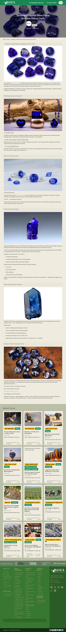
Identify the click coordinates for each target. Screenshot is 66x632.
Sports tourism (30, 577)
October (40, 589)
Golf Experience (18, 617)
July (39, 584)
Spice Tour (17, 583)
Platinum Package (42, 600)
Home (4, 39)
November (40, 591)
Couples (28, 615)
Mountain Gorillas (19, 601)
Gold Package (41, 602)
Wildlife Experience (19, 572)
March (39, 576)
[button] (36, 2)
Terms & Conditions (9, 593)
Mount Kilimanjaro (16, 83)
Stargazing (17, 579)
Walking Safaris (18, 574)
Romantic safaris (30, 579)
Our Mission (6, 574)
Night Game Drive (19, 599)
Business (29, 617)
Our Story (6, 571)
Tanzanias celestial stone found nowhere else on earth (23, 39)
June (39, 582)
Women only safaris (31, 572)
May (39, 580)
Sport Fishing (18, 581)
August (39, 586)
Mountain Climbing (19, 604)
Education (29, 613)
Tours (6, 587)
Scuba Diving (18, 588)
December (40, 593)
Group (28, 609)
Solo (28, 607)
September (40, 587)
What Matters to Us (8, 576)
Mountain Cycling (19, 602)
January (40, 572)
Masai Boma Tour (19, 606)
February (40, 574)
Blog (8, 39)
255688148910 (56, 580)
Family (28, 611)
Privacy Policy (7, 595)
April (39, 578)
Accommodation (8, 585)
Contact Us (7, 582)
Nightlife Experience (19, 597)
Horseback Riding (19, 611)
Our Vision (6, 573)
